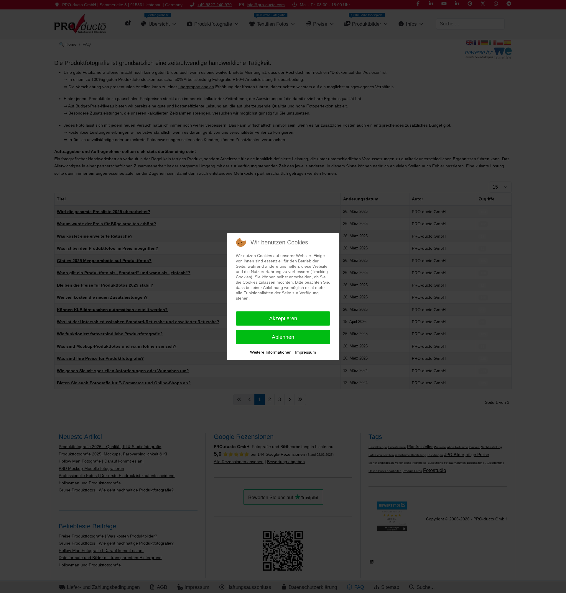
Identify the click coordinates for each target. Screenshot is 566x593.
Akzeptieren (283, 318)
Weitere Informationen (271, 352)
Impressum (305, 352)
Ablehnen (283, 337)
